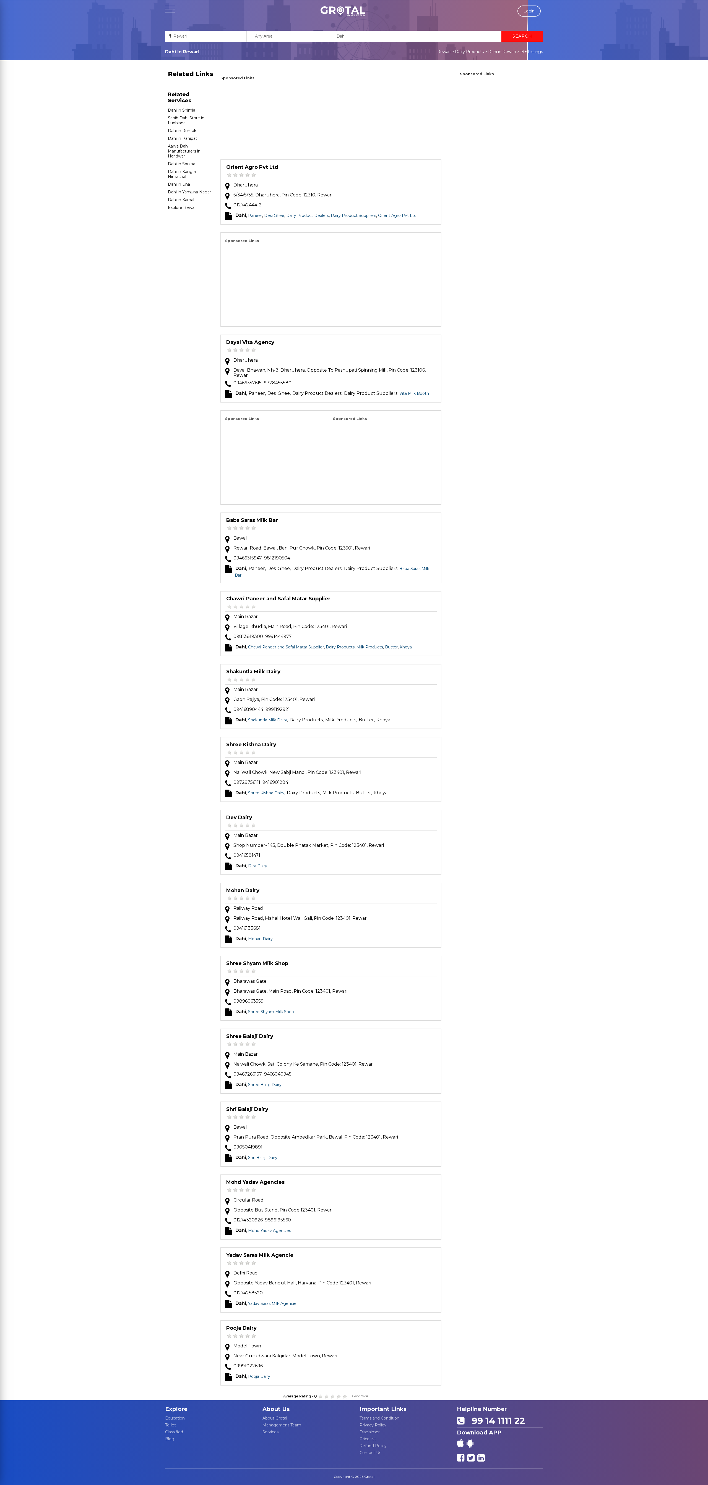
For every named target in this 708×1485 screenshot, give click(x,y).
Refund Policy (373, 1445)
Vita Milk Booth (414, 393)
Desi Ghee (274, 215)
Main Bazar (245, 616)
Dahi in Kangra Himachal (182, 174)
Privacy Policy (373, 1425)
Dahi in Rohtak (182, 130)
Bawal (240, 538)
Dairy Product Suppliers (353, 215)
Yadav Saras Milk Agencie (259, 1255)
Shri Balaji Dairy (247, 1109)
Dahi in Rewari (502, 51)
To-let (170, 1425)
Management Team (281, 1425)
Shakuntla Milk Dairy (253, 672)
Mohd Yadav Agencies (255, 1182)
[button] (343, 11)
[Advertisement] (330, 120)
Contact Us (370, 1452)
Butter (391, 647)
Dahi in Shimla (181, 110)
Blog (169, 1438)
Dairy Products (469, 51)
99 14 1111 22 (496, 1420)
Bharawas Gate (250, 981)
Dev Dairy (239, 817)
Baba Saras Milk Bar (252, 520)
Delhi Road (245, 1273)
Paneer (255, 215)
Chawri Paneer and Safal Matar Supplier (278, 599)
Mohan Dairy (242, 890)
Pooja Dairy (241, 1328)
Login (529, 11)
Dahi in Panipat (182, 138)
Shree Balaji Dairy (249, 1036)
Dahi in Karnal (181, 199)
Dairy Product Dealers (307, 215)
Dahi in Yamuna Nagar (189, 192)
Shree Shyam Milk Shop (257, 963)
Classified (174, 1431)
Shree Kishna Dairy (251, 745)
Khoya (406, 647)
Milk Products (369, 647)
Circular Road (248, 1200)
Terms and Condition (379, 1418)
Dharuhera (245, 185)
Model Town (247, 1346)
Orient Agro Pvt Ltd (252, 167)
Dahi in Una (179, 184)
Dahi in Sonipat (182, 163)
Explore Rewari (182, 207)
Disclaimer (370, 1431)
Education (175, 1418)
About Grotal (274, 1418)
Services (270, 1431)
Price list (368, 1438)
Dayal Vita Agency (250, 342)
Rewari (444, 51)
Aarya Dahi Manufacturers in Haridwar (184, 151)
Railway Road (248, 908)
